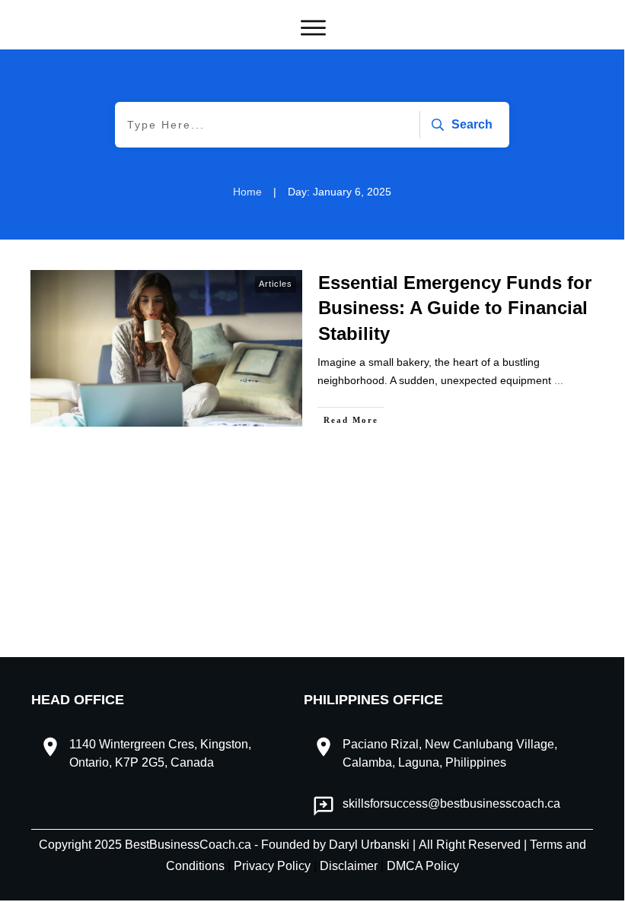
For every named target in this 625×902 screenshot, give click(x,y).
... (558, 380)
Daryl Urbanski (369, 844)
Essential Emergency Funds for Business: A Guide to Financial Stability (455, 308)
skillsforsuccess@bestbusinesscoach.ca (451, 803)
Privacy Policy (274, 865)
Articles (275, 283)
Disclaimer (350, 865)
